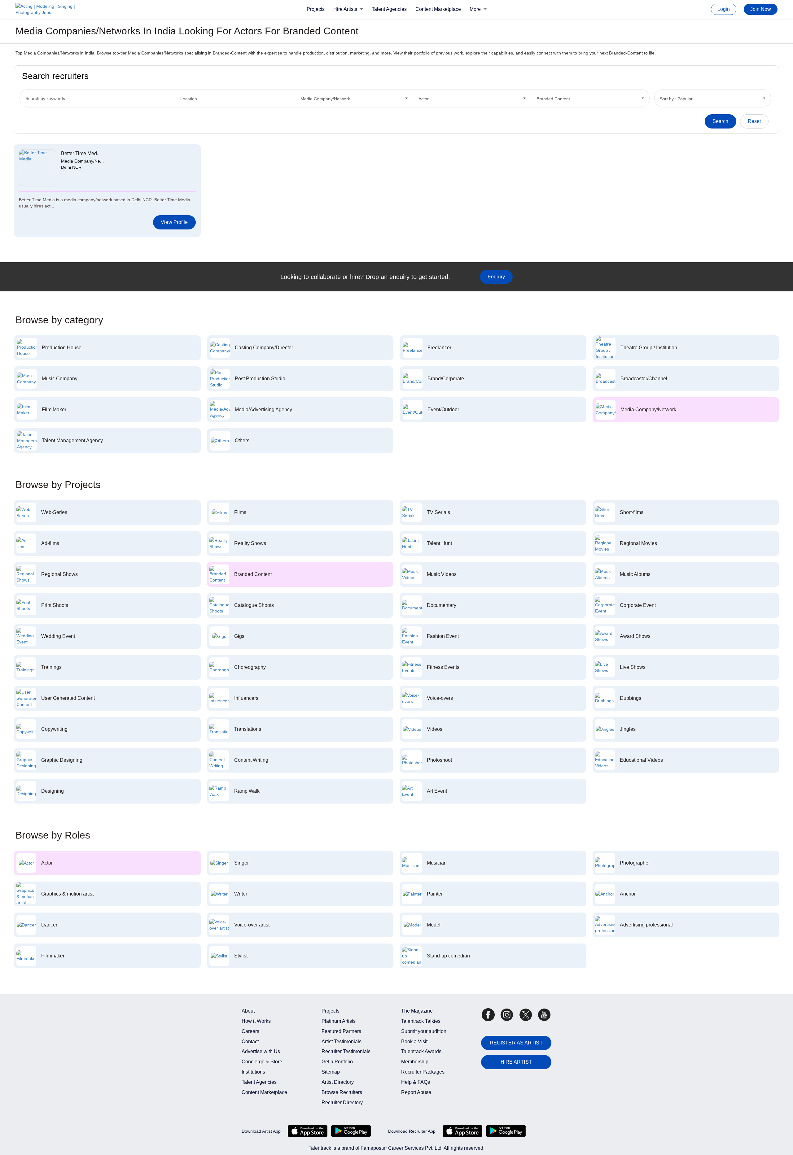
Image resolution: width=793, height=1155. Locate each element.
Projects (316, 9)
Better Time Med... (81, 153)
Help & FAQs (415, 1082)
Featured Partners (341, 1031)
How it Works (256, 1021)
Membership (414, 1061)
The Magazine (417, 1010)
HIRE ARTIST (516, 1062)
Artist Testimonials (341, 1041)
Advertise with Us (261, 1051)
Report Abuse (416, 1092)
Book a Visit (414, 1041)
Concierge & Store (262, 1061)
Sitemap (331, 1071)
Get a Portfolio (337, 1061)
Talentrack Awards (421, 1051)
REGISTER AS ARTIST (516, 1042)
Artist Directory (338, 1082)
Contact (250, 1041)
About (248, 1010)
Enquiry (496, 276)
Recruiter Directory (342, 1102)
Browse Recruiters (342, 1092)
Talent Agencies (389, 9)
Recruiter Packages (423, 1071)
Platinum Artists (339, 1021)
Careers (250, 1031)
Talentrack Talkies (420, 1021)
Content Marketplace (438, 9)
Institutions (253, 1071)
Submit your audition (423, 1031)
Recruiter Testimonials (346, 1051)
